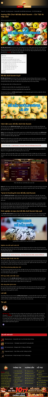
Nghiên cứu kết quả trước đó (10, 63)
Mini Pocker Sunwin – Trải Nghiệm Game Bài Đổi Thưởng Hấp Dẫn (19, 343)
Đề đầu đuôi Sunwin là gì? (7, 57)
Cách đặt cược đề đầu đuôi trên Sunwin (11, 59)
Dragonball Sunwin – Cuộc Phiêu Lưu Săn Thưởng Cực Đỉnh (18, 351)
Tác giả (4, 72)
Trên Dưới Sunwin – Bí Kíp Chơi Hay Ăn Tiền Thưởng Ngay (17, 355)
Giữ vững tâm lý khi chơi (9, 69)
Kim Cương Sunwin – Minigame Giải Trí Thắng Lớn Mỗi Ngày (18, 347)
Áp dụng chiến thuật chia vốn (10, 65)
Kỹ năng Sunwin (9, 11)
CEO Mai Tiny (13, 20)
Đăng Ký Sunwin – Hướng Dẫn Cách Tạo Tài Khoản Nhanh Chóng (19, 339)
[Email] (3, 324)
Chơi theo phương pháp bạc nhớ (11, 66)
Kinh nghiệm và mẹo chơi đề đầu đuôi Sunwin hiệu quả (14, 62)
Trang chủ (3, 11)
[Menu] (2, 3)
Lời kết (4, 70)
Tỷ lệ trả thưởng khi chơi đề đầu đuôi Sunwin (12, 60)
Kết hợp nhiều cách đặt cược (11, 67)
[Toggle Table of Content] (23, 56)
